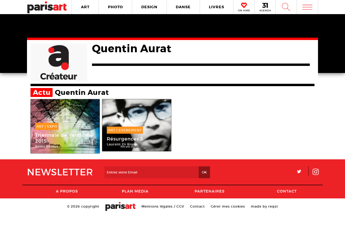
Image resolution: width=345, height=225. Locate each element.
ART (85, 6)
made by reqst (264, 206)
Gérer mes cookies (228, 206)
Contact (287, 191)
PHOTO (115, 6)
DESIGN (149, 6)
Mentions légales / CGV (163, 206)
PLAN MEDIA (135, 191)
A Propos (67, 191)
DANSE (183, 6)
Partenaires (210, 191)
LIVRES (216, 6)
